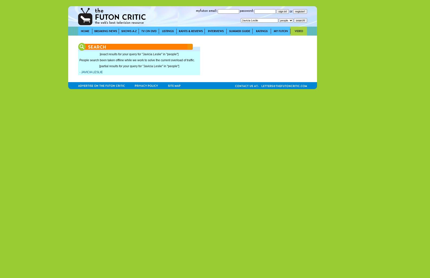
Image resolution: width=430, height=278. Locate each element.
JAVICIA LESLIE (92, 72)
